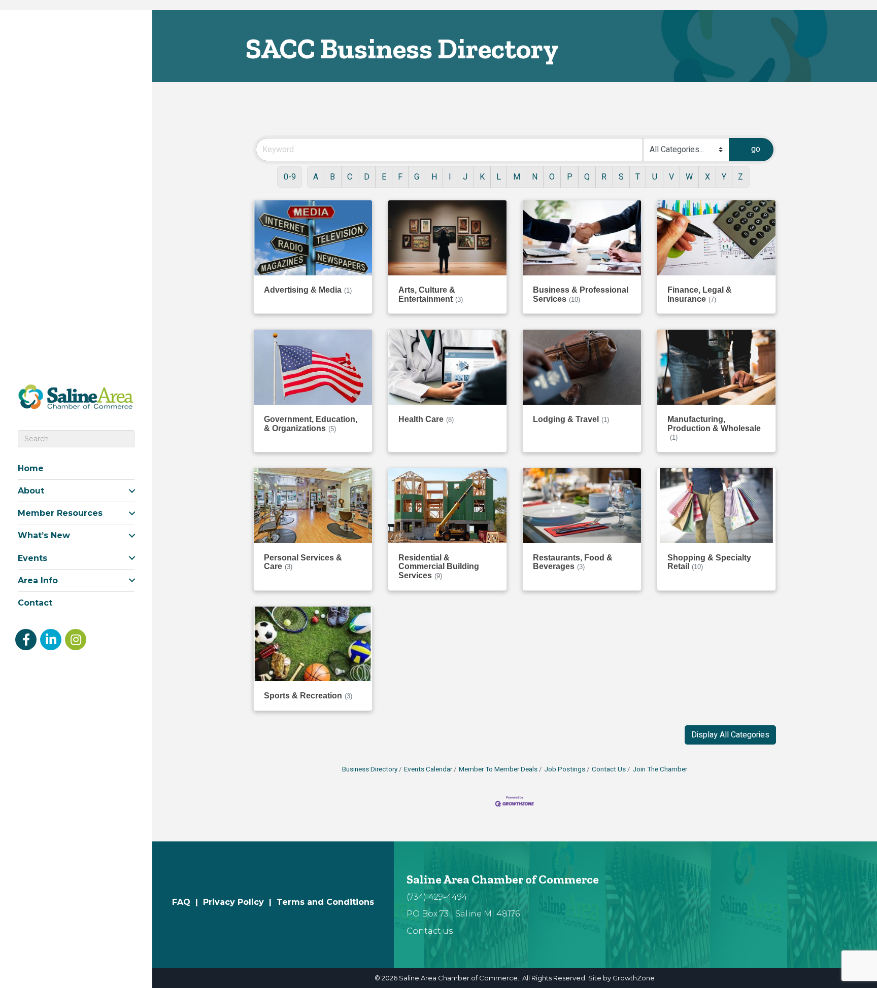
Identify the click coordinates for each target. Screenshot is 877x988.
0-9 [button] (290, 177)
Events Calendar (428, 769)
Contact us (430, 931)
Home (31, 468)
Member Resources (60, 513)
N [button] (534, 177)
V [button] (671, 177)
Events (32, 558)
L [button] (498, 177)
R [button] (603, 177)
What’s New (44, 535)
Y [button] (724, 177)
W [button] (689, 177)
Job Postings (564, 769)
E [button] (384, 177)
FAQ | (187, 902)
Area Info (38, 580)
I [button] (450, 177)
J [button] (465, 177)
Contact (35, 603)
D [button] (366, 177)
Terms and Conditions (325, 902)
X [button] (707, 177)
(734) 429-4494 (437, 897)
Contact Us (609, 769)
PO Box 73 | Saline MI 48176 (463, 914)
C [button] (349, 177)
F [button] (400, 177)
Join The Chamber (659, 769)
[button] (730, 735)
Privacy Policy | (240, 902)
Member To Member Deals (498, 769)
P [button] (569, 177)
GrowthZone (634, 978)
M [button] (516, 177)
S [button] (621, 177)
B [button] (332, 177)
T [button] (637, 177)
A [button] (315, 177)
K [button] (482, 177)
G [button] (416, 177)
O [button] (552, 177)
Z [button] (740, 177)
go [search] (755, 149)
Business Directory (369, 769)
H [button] (434, 177)
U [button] (654, 177)
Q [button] (587, 177)
